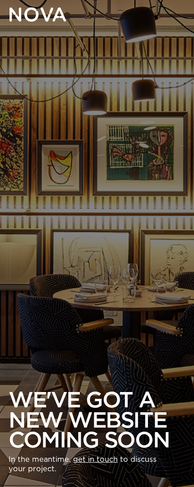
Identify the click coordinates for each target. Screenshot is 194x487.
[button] (178, 14)
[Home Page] (37, 14)
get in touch (95, 459)
